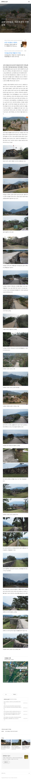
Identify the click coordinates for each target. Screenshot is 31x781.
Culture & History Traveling (7, 775)
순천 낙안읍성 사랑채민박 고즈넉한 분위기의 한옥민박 (10, 42)
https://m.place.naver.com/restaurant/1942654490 (13, 50)
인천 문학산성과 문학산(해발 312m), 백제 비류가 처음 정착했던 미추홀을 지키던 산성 (12, 713)
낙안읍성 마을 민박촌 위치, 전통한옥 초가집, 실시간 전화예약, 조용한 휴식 (11, 45)
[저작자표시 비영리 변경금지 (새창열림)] (19, 694)
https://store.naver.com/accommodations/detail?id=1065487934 (13, 40)
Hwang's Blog (4, 778)
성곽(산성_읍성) (7, 699)
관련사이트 (3, 773)
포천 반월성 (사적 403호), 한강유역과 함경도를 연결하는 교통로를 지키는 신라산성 (12, 718)
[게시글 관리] (9, 694)
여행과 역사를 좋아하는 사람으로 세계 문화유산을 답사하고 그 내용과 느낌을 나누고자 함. (12, 758)
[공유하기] (8, 694)
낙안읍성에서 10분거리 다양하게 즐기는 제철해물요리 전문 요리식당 (14, 55)
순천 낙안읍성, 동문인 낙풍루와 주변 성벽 (12, 711)
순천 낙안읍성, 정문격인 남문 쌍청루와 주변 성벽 (12, 702)
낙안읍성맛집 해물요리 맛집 (12, 53)
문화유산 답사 (4, 1)
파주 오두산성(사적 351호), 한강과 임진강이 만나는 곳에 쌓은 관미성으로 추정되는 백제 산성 (12, 707)
